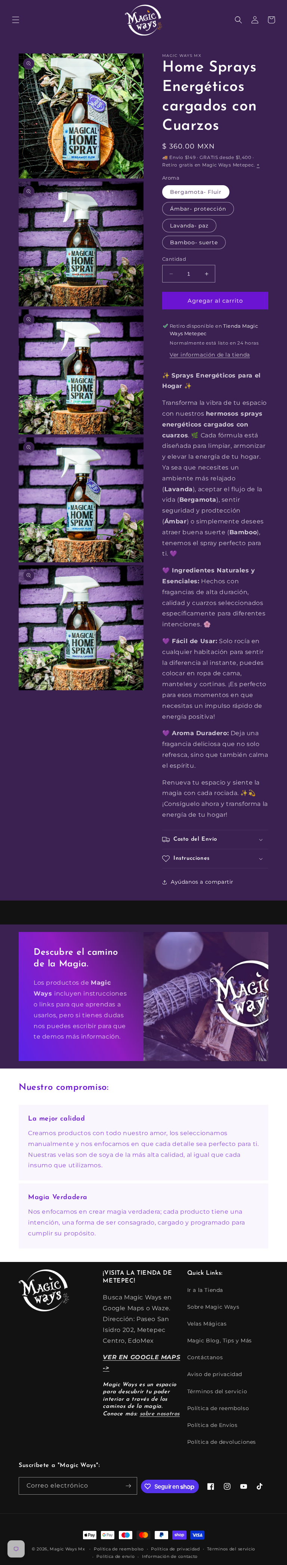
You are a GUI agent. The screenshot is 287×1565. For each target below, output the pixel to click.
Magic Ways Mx (67, 1549)
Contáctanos (205, 1357)
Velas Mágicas (207, 1323)
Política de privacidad (175, 1549)
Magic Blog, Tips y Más (219, 1340)
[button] (15, 20)
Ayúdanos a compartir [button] (202, 881)
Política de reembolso (218, 1408)
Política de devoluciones (221, 1442)
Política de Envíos (212, 1425)
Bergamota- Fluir (196, 192)
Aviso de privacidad (214, 1374)
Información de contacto (170, 1556)
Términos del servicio (217, 1391)
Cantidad (174, 259)
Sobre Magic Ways (213, 1306)
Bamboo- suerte (194, 242)
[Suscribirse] (128, 1486)
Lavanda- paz (189, 225)
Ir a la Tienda (205, 1290)
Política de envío (115, 1556)
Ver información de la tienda (210, 354)
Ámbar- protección (198, 208)
